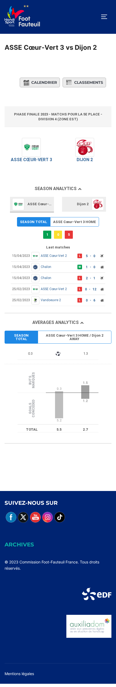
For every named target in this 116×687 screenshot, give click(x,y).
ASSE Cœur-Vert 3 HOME (74, 222)
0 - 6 (90, 300)
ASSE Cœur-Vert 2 (54, 256)
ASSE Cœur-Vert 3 (31, 159)
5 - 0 (90, 256)
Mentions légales (19, 673)
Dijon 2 (85, 159)
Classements (88, 82)
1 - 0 (90, 267)
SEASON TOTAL (33, 222)
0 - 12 (90, 289)
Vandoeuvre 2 (51, 300)
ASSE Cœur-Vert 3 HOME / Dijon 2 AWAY (74, 337)
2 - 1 (90, 278)
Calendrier (44, 82)
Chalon (46, 267)
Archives (19, 544)
